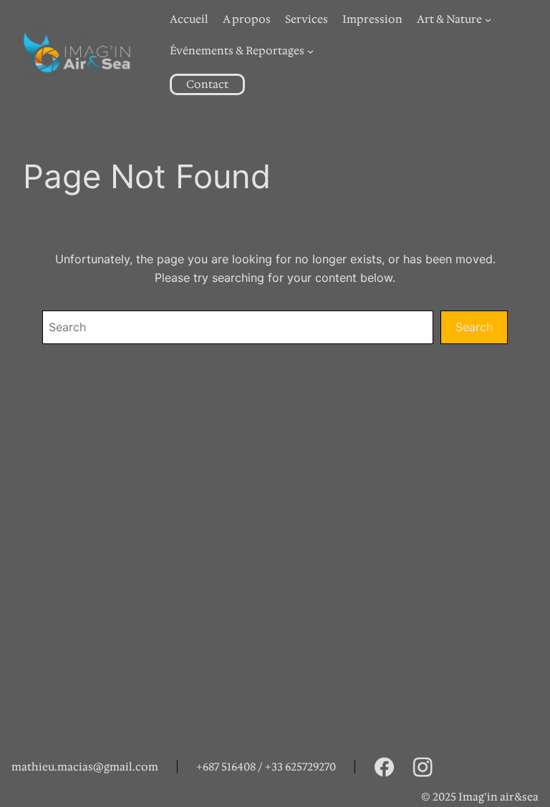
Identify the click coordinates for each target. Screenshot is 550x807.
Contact (207, 84)
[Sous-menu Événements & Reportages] (310, 51)
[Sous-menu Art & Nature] (488, 19)
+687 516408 (226, 767)
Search (474, 327)
